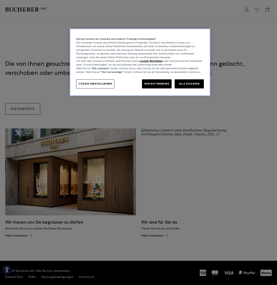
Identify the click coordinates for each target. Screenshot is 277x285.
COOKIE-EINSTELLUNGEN (95, 83)
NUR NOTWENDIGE (156, 83)
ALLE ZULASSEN (189, 83)
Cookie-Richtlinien (151, 60)
